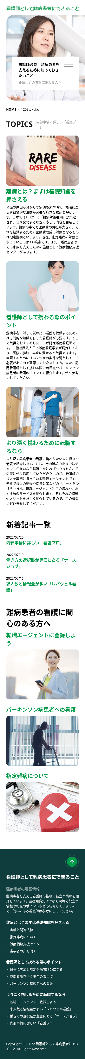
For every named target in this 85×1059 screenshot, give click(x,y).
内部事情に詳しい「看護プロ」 (56, 124)
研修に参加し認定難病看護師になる (36, 969)
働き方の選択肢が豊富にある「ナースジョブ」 (41, 563)
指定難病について (23, 937)
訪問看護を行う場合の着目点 (31, 976)
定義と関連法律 (21, 930)
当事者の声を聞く (23, 951)
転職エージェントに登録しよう (33, 1002)
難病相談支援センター (26, 944)
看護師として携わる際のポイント (34, 962)
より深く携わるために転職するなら (36, 994)
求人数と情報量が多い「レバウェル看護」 (41, 587)
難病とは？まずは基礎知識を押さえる (37, 922)
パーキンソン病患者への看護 (31, 983)
